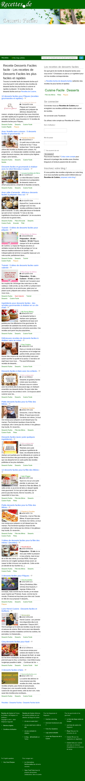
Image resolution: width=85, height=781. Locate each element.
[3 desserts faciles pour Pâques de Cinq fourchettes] (10, 583)
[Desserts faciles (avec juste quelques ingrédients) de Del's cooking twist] (10, 447)
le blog (26, 737)
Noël (36, 665)
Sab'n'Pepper (25, 476)
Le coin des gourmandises (30, 199)
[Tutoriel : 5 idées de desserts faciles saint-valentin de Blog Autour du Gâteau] (10, 275)
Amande (16, 223)
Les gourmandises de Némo (30, 173)
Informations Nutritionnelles (29, 763)
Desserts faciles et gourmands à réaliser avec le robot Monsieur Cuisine (19, 168)
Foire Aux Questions (52, 729)
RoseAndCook (26, 547)
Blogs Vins (70, 731)
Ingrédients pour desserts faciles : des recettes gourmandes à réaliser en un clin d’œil (20, 305)
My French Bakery (27, 311)
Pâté (22, 223)
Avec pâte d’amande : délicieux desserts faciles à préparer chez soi (20, 193)
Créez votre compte (68, 156)
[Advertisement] (42, 39)
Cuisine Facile (27, 124)
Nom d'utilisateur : (50, 125)
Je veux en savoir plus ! (31, 721)
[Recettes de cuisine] (16, 4)
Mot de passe (48, 137)
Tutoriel (25, 258)
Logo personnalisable (52, 733)
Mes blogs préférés (19, 58)
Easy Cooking (26, 344)
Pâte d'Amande (20, 221)
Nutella (4, 162)
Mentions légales (8, 725)
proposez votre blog (68, 177)
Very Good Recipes (9, 762)
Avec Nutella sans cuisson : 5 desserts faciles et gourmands (19, 132)
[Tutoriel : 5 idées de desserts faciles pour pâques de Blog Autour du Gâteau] (10, 238)
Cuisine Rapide (7, 127)
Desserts (18, 124)
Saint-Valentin (19, 296)
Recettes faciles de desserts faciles (59, 81)
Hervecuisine (25, 615)
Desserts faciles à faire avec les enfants (19, 371)
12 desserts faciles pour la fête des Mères (20, 470)
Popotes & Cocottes (28, 138)
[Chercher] (81, 57)
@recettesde (34, 737)
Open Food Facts (29, 770)
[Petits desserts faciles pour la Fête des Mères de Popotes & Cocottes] (10, 412)
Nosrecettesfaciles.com (29, 674)
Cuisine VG (70, 737)
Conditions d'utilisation (9, 729)
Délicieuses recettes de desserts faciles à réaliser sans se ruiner (20, 339)
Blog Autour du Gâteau (29, 234)
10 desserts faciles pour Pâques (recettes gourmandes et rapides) (20, 97)
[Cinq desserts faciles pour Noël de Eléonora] (10, 649)
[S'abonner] (20, 102)
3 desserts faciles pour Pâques (15, 576)
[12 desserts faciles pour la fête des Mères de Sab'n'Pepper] (10, 480)
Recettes (5, 58)
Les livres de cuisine (73, 725)
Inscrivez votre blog (51, 719)
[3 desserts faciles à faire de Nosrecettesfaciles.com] (10, 678)
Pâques (16, 127)
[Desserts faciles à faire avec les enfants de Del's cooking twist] (10, 379)
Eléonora (24, 646)
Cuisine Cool (70, 743)
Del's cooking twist (27, 375)
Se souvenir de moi (52, 150)
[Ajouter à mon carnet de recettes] (25, 98)
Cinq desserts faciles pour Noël (15, 642)
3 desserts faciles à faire (12, 670)
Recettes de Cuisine (28, 91)
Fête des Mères (20, 430)
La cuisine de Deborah (28, 102)
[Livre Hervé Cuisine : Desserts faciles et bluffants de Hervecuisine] (10, 619)
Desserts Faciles (7, 124)
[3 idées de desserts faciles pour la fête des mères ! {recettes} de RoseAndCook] (10, 550)
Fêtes (15, 432)
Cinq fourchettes (26, 580)
